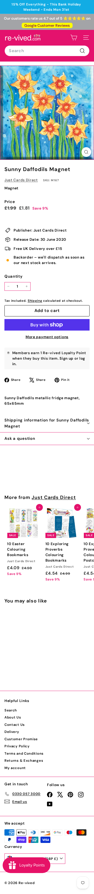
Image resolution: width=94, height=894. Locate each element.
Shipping (35, 301)
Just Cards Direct (21, 180)
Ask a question (19, 438)
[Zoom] (86, 152)
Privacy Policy (17, 746)
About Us (12, 717)
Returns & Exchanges (23, 760)
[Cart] (74, 37)
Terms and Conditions (24, 753)
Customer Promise (21, 739)
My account (15, 768)
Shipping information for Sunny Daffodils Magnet (46, 423)
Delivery (11, 732)
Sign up (66, 358)
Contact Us (14, 724)
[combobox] (47, 50)
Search (10, 710)
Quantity (13, 276)
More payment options (47, 336)
